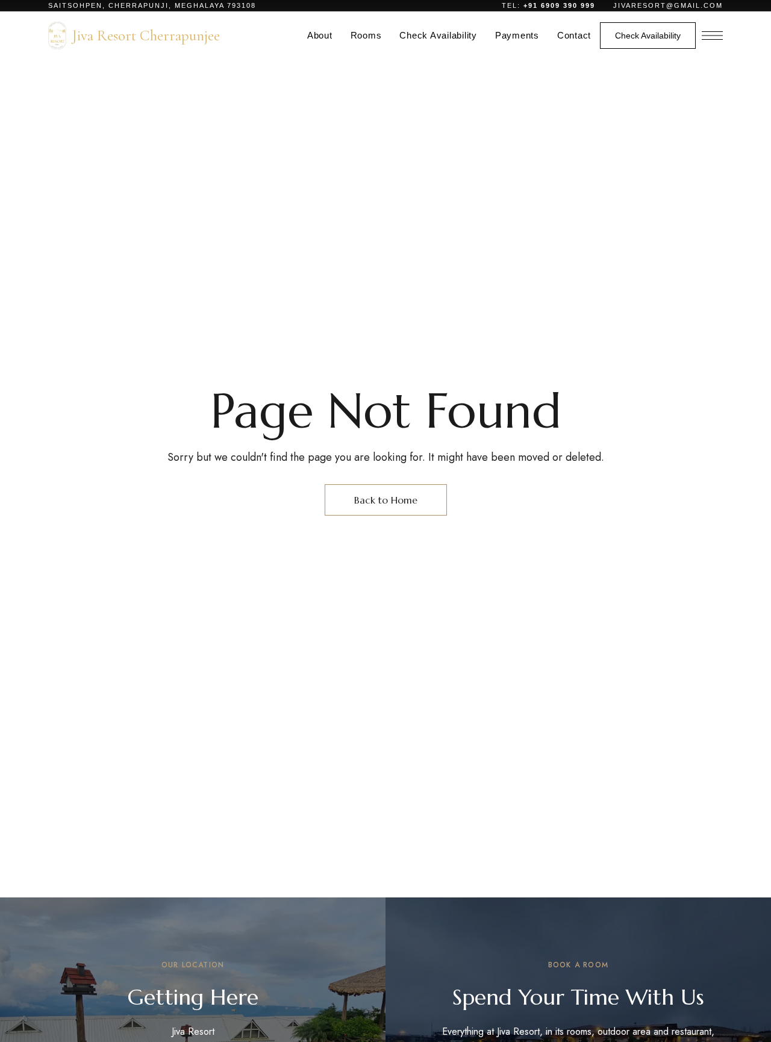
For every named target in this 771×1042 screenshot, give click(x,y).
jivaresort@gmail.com (668, 5)
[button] (648, 35)
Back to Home (385, 500)
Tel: (550, 5)
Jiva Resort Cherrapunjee (146, 36)
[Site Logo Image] (57, 35)
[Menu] (712, 35)
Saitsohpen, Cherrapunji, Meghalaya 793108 (152, 5)
